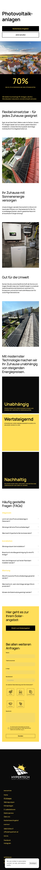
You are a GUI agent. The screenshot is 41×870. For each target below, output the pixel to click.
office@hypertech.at (11, 832)
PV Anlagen (8, 798)
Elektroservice (9, 813)
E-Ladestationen (9, 809)
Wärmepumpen (9, 802)
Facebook (7, 840)
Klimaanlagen (8, 806)
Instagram (7, 843)
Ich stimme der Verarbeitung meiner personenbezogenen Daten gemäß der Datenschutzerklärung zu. (20, 728)
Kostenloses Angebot (11, 820)
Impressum (7, 857)
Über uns (7, 817)
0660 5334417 (8, 829)
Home (6, 795)
